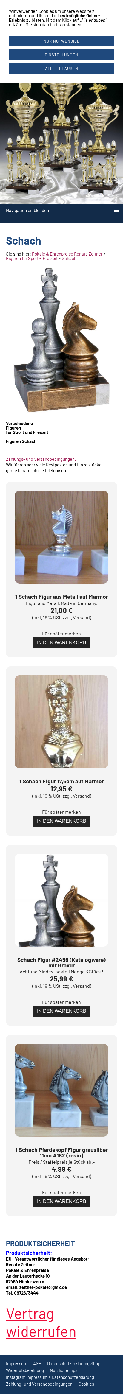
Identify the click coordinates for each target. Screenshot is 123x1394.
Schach (69, 258)
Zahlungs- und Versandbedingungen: (41, 459)
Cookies (86, 1384)
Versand (81, 617)
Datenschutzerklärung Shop (73, 1363)
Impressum (16, 1363)
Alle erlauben (61, 68)
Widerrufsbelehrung (25, 1370)
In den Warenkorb (61, 642)
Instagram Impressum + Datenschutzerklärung (50, 1377)
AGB (37, 1363)
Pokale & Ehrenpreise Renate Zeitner (67, 253)
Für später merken (61, 633)
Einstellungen (61, 54)
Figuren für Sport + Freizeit (32, 258)
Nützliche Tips (63, 1370)
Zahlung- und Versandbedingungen (39, 1384)
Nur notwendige (62, 41)
